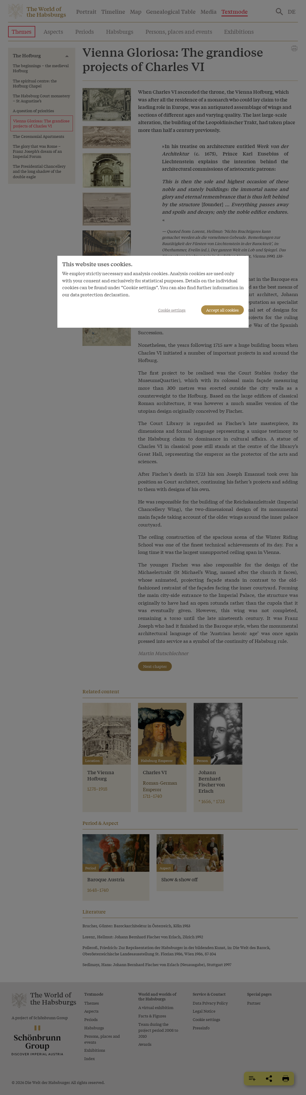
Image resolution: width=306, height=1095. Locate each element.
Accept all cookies (222, 310)
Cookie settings (172, 310)
